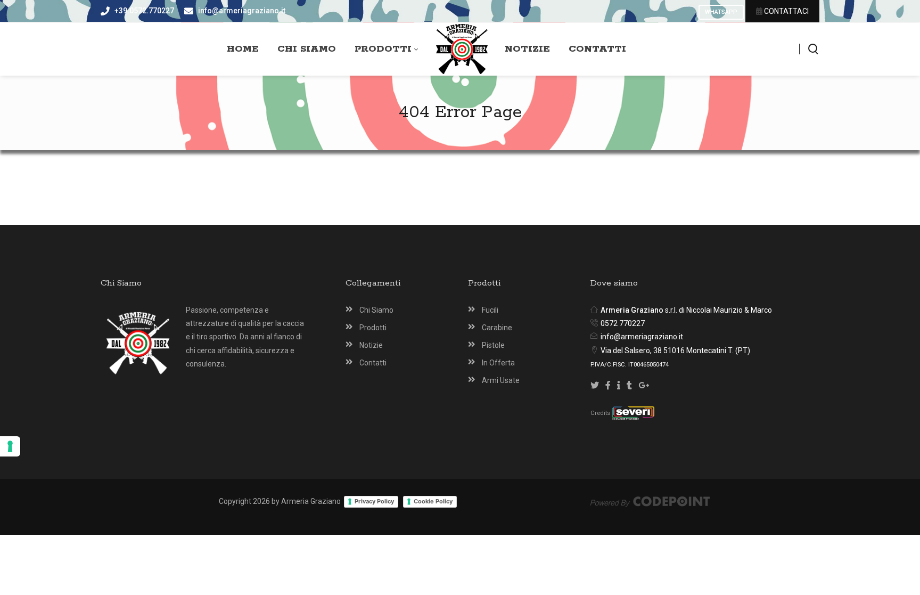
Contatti (373, 362)
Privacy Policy (374, 501)
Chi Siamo (376, 310)
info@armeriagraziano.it (642, 336)
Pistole (493, 345)
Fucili (490, 310)
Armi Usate (501, 380)
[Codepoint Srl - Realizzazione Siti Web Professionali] (650, 501)
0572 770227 (623, 323)
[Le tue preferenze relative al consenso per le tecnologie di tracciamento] (10, 446)
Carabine (497, 327)
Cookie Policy (433, 501)
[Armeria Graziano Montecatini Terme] (462, 49)
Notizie (371, 345)
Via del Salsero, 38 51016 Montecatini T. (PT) (675, 350)
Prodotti (373, 327)
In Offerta (498, 362)
